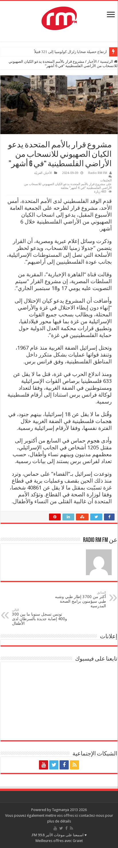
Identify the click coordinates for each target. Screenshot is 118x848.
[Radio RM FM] (59, 17)
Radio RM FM (97, 173)
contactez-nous (92, 815)
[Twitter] (53, 764)
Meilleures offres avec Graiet (59, 841)
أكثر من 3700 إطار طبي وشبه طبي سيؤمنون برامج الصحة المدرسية (80, 599)
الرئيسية (107, 61)
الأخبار (92, 61)
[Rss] (74, 764)
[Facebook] (64, 764)
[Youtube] (43, 764)
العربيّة (38, 173)
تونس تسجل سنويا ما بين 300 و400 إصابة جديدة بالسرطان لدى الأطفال (39, 617)
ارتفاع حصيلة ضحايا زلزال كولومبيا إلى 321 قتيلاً (70, 52)
